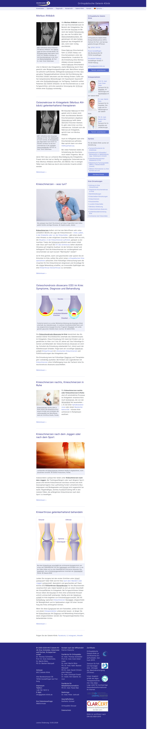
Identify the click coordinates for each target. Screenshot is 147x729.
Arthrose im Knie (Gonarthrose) (94, 186)
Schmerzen (69, 72)
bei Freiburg (47, 679)
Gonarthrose (62, 586)
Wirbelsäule (66, 402)
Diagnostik (59, 8)
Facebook (62, 635)
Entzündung (53, 571)
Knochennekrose (45, 57)
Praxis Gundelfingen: (95, 51)
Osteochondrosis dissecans (50, 334)
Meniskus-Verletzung (96, 206)
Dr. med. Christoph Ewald (71, 674)
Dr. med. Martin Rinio (69, 663)
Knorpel (51, 327)
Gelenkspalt (54, 138)
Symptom (51, 609)
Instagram (72, 635)
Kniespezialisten (50, 611)
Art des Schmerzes (63, 245)
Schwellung (40, 600)
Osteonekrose (67, 120)
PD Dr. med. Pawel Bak (70, 688)
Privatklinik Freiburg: (94, 58)
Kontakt (88, 8)
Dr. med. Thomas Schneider (72, 657)
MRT (38, 47)
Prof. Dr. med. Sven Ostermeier (102, 83)
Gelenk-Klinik (79, 8)
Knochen (74, 30)
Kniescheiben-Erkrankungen (98, 196)
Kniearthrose (47, 351)
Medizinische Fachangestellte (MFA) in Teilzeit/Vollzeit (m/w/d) (98, 164)
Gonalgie (69, 600)
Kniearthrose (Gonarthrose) (50, 268)
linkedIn (80, 635)
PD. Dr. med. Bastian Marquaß (102, 119)
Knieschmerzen (42, 230)
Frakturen (70, 65)
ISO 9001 (93, 716)
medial (52, 145)
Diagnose (68, 357)
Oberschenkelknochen (70, 37)
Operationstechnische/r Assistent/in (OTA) (96, 159)
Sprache (99, 8)
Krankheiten (40, 8)
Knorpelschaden (42, 53)
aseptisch (66, 159)
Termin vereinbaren (98, 70)
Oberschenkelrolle (45, 59)
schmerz (42, 223)
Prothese (49, 88)
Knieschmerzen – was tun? (51, 184)
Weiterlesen (60, 172)
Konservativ (69, 8)
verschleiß (55, 565)
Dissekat (71, 327)
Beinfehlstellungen (95, 194)
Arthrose (79, 86)
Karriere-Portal (98, 174)
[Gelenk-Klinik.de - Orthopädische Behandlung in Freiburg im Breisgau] (43, 3)
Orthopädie (103, 88)
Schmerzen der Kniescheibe (98, 216)
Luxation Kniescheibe (96, 204)
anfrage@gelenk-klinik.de (96, 66)
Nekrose (69, 50)
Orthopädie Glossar (69, 706)
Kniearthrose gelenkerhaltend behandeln (59, 512)
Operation (50, 8)
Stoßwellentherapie (51, 81)
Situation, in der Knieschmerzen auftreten (54, 240)
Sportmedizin (102, 93)
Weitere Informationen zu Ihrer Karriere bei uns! (99, 169)
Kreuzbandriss (94, 201)
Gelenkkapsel (78, 571)
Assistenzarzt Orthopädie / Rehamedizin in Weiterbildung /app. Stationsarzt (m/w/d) (98, 154)
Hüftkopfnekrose (68, 146)
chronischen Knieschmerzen (66, 351)
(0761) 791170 (95, 47)
